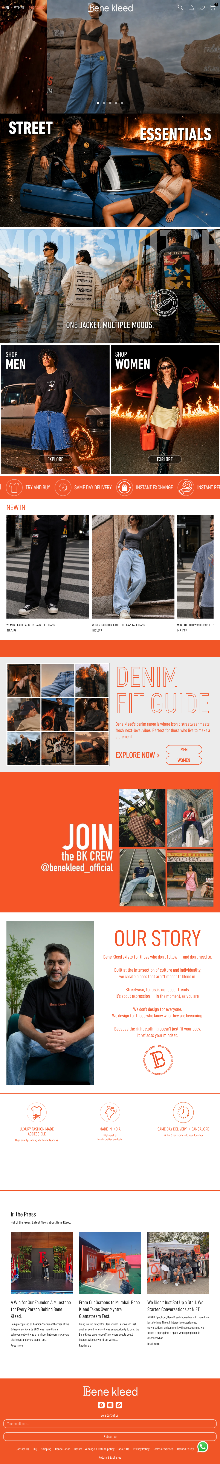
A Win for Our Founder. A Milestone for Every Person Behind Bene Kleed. (41, 1309)
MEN (6, 7)
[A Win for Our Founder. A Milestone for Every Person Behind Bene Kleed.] (42, 1263)
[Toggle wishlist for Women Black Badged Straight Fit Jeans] (84, 520)
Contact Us (22, 1449)
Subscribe (110, 1437)
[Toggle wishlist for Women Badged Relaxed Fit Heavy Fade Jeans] (169, 520)
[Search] (180, 8)
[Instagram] (110, 1405)
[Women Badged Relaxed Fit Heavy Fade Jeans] (133, 567)
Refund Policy (185, 1449)
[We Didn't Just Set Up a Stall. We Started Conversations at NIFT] (178, 1263)
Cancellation (62, 1449)
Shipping (46, 1449)
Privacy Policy (141, 1449)
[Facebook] (101, 1405)
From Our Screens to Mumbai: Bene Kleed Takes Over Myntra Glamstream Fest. (109, 1309)
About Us (123, 1449)
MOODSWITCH (37, 7)
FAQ (35, 1449)
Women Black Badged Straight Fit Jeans (30, 625)
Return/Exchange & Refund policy (94, 1449)
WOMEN (19, 7)
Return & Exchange (110, 1457)
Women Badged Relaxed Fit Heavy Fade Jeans (118, 625)
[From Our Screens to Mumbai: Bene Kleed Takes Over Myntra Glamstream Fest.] (110, 1263)
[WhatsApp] (119, 1405)
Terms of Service (163, 1449)
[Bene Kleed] (110, 1391)
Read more (17, 1345)
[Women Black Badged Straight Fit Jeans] (47, 567)
